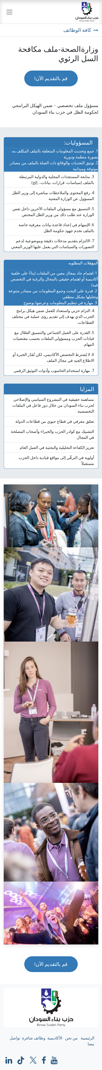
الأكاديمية (54, 1038)
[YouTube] (54, 1060)
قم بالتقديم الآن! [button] (51, 78)
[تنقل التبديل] (9, 12)
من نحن (71, 1038)
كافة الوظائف (77, 30)
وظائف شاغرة (33, 1038)
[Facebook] (44, 1060)
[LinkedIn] (8, 1060)
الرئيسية (87, 1038)
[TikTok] (21, 1060)
